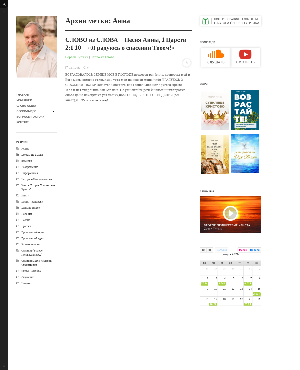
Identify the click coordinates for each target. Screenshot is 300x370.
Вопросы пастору (30, 116)
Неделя (255, 250)
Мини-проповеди (32, 201)
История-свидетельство (36, 179)
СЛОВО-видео (26, 111)
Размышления (30, 244)
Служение (27, 277)
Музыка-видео (30, 207)
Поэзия (25, 220)
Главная (23, 94)
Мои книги (24, 100)
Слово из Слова (31, 271)
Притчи (26, 226)
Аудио (25, 148)
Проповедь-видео (32, 238)
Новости (26, 213)
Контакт (23, 122)
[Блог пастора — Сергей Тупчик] (36, 47)
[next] (209, 250)
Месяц (243, 250)
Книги (25, 195)
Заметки (26, 160)
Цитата (26, 283)
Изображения (29, 166)
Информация (29, 173)
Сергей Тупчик (76, 57)
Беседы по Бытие (32, 154)
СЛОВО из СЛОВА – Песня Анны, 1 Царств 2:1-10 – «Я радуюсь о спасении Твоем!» (125, 44)
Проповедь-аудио (32, 232)
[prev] (203, 250)
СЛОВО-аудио (26, 105)
